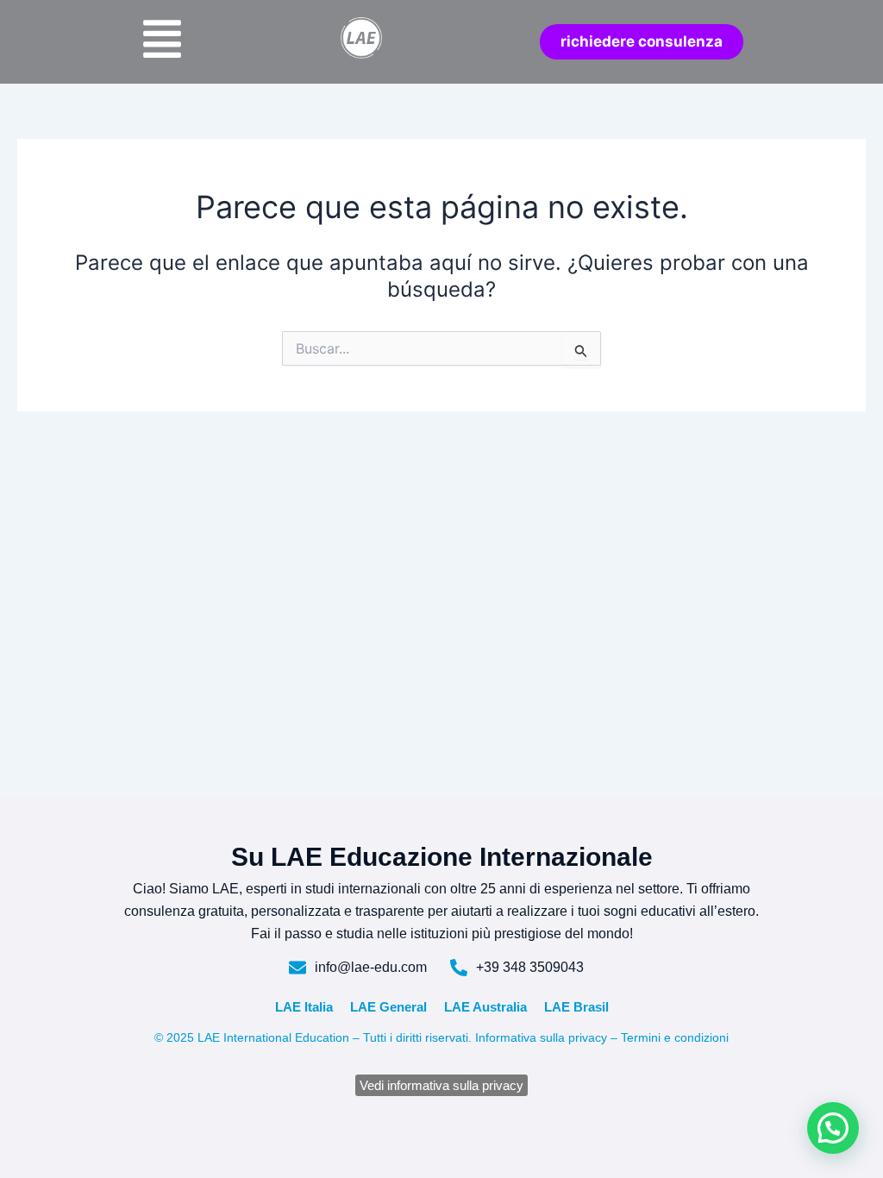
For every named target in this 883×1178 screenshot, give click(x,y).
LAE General (388, 1006)
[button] (833, 1128)
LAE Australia (485, 1006)
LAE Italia (304, 1006)
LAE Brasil (576, 1006)
